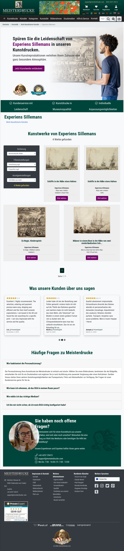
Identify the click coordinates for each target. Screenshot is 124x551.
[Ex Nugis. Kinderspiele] (31, 222)
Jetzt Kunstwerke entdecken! (28, 68)
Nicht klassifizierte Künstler (30, 25)
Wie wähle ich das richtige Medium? (23, 396)
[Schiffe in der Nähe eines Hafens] (62, 158)
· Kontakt (35, 477)
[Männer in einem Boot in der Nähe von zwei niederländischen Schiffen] (92, 220)
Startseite (6, 25)
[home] (4, 18)
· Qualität (56, 488)
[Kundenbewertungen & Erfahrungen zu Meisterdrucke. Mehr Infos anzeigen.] (16, 511)
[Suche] (108, 18)
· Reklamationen (37, 491)
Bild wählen (61, 198)
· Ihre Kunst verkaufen (60, 483)
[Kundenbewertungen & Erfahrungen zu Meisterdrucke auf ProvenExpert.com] (39, 90)
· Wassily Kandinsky (80, 485)
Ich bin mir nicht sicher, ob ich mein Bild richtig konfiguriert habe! (36, 404)
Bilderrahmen (56, 18)
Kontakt (94, 18)
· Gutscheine (57, 497)
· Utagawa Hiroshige (80, 488)
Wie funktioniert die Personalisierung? (24, 363)
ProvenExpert (15, 330)
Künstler (23, 18)
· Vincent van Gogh (80, 477)
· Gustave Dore (79, 491)
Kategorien (33, 18)
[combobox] (107, 479)
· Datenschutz (36, 485)
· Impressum (36, 480)
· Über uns (35, 494)
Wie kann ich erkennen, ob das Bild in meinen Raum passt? (33, 388)
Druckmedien (69, 18)
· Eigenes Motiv (58, 480)
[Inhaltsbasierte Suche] (113, 18)
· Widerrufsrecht (37, 488)
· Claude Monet (79, 480)
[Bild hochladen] (119, 18)
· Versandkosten (58, 485)
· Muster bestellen (59, 500)
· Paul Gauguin (79, 483)
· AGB (34, 483)
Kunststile (44, 18)
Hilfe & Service (83, 18)
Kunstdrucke (12, 18)
